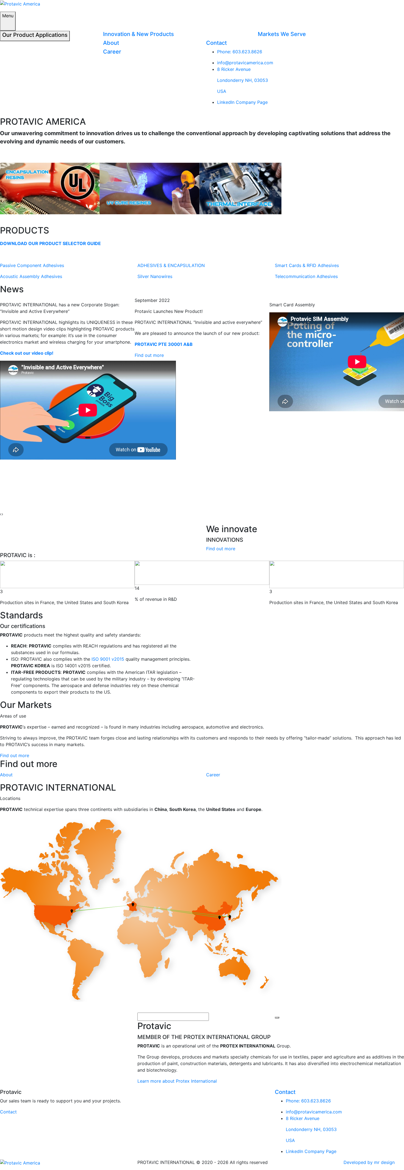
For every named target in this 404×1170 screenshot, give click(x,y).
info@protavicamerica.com (245, 62)
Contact (8, 1112)
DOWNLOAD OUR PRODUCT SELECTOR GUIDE (50, 243)
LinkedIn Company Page (242, 102)
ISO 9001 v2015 (108, 659)
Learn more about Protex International (177, 1081)
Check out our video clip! (26, 353)
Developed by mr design (369, 1162)
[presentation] (1, 514)
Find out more (149, 355)
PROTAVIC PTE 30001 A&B (164, 344)
